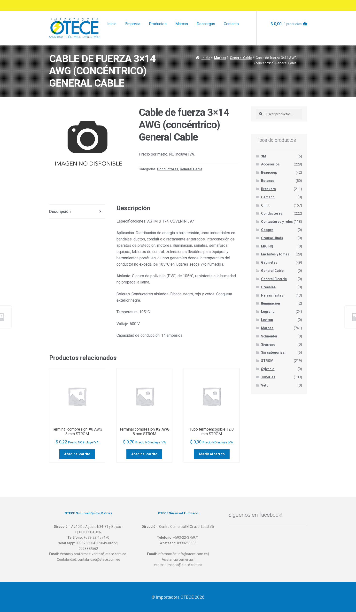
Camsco (268, 197)
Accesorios (270, 164)
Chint (265, 205)
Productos (158, 24)
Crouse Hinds (272, 238)
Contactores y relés (277, 222)
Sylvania (267, 369)
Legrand (268, 311)
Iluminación (270, 303)
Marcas (181, 24)
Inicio (111, 24)
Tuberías (268, 377)
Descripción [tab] (60, 211)
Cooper (267, 230)
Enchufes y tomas (275, 254)
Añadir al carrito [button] (77, 454)
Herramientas (272, 295)
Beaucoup (269, 172)
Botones (268, 181)
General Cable (241, 58)
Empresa (132, 24)
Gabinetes (269, 262)
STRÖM (267, 361)
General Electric (274, 279)
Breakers (268, 189)
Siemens (268, 344)
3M (263, 156)
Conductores (167, 169)
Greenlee (268, 287)
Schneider (269, 336)
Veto (265, 385)
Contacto (231, 24)
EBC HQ (267, 246)
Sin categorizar (273, 352)
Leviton (267, 320)
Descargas (206, 24)
